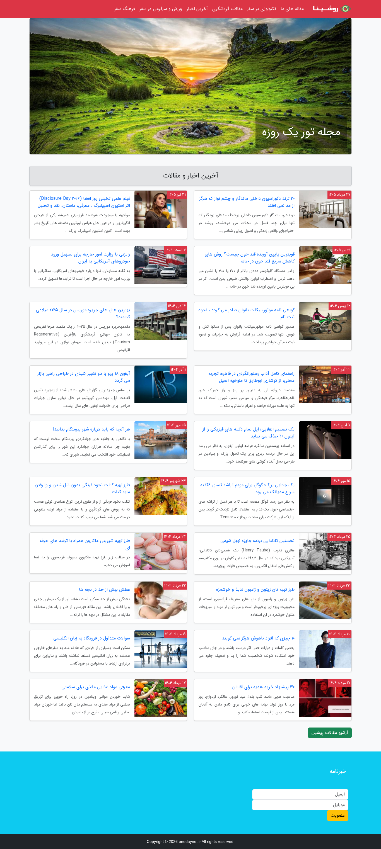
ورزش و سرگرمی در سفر (160, 8)
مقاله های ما (292, 8)
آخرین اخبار (197, 8)
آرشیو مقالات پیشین (330, 732)
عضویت (338, 815)
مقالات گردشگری (227, 8)
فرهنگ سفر (124, 8)
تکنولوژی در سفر (261, 8)
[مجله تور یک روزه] (331, 9)
